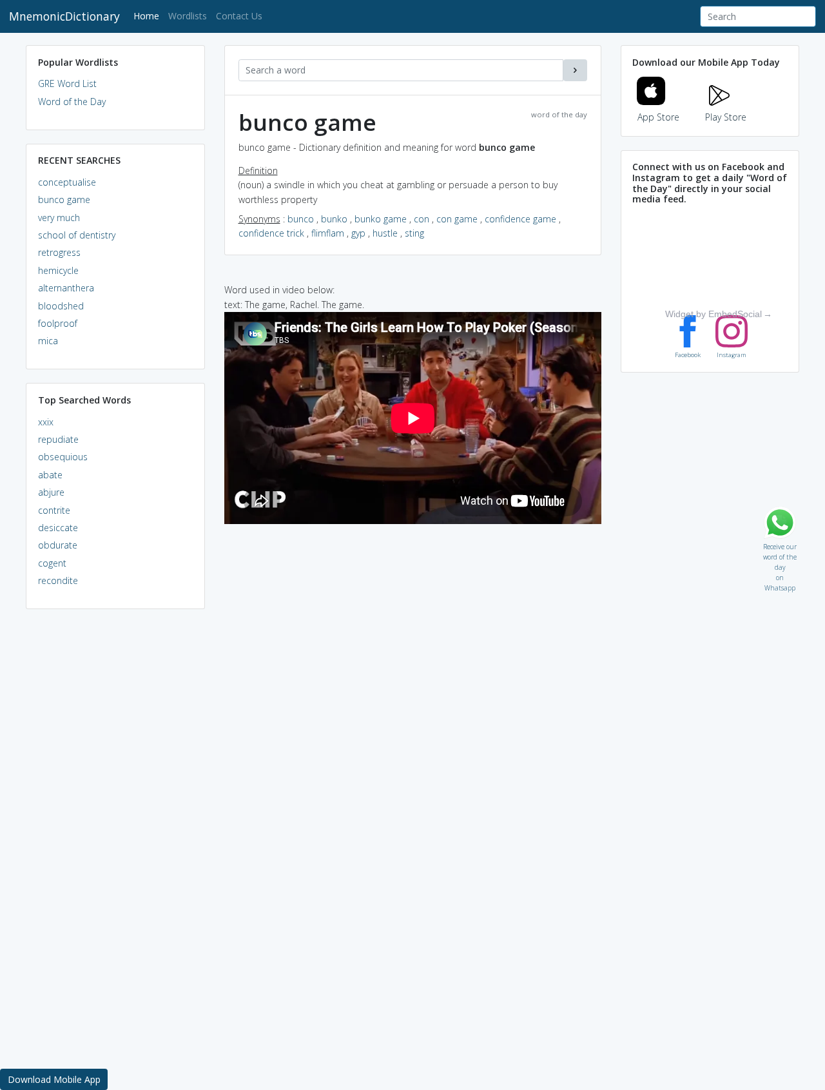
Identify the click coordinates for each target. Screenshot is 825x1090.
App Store (658, 117)
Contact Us (239, 16)
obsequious (63, 457)
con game (457, 219)
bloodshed (61, 306)
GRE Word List (67, 83)
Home (148, 15)
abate (50, 475)
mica (48, 341)
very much (59, 217)
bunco (300, 219)
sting (414, 233)
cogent (52, 563)
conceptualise (67, 182)
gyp (358, 233)
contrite (54, 510)
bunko (334, 219)
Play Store (725, 117)
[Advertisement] (115, 816)
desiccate (58, 527)
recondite (58, 580)
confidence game (520, 219)
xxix (45, 422)
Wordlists (187, 16)
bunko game (380, 219)
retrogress (59, 252)
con (421, 219)
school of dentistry (76, 235)
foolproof (57, 323)
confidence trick (271, 233)
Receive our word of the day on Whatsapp (780, 543)
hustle (385, 233)
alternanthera (66, 288)
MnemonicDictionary (64, 16)
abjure (51, 492)
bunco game (64, 199)
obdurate (57, 545)
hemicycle (58, 270)
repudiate (58, 439)
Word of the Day (72, 101)
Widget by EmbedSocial (713, 314)
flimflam (327, 233)
